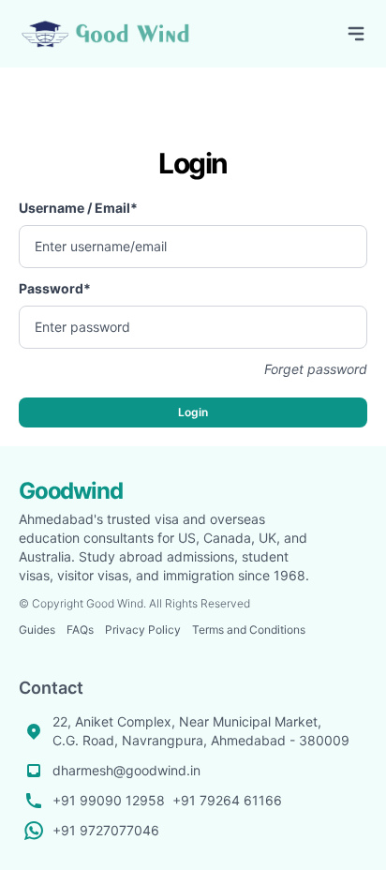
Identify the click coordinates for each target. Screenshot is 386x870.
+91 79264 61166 (227, 800)
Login (193, 412)
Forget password (315, 369)
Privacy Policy (143, 629)
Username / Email (78, 208)
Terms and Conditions (248, 629)
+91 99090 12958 (108, 800)
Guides (37, 629)
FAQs (80, 629)
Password (55, 288)
